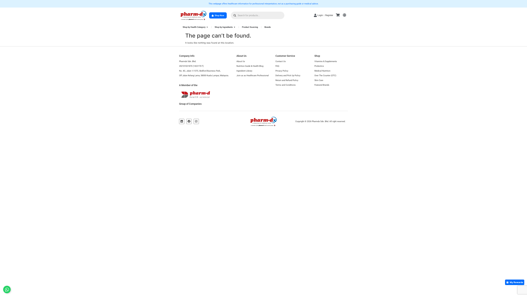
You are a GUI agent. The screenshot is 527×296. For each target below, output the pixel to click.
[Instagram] (196, 121)
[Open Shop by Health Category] (207, 27)
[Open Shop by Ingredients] (234, 27)
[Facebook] (189, 121)
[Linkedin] (181, 121)
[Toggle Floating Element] (7, 289)
